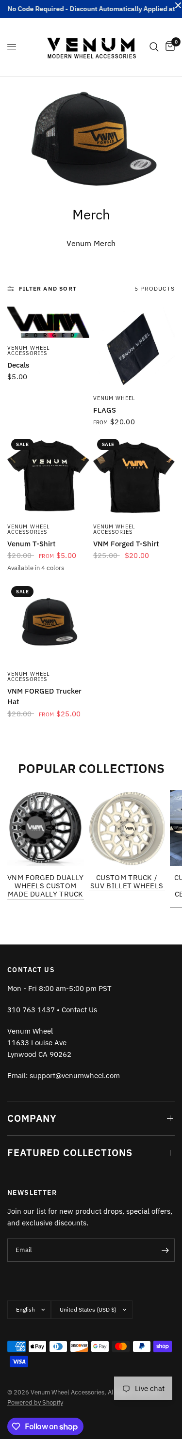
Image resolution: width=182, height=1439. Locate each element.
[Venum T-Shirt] (48, 476)
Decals (18, 365)
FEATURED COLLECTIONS (69, 1152)
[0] (168, 47)
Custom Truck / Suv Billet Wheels (126, 881)
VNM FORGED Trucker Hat (44, 696)
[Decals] (48, 322)
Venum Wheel (114, 398)
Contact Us (79, 1009)
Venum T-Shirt (31, 543)
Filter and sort (48, 288)
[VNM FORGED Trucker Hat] (48, 623)
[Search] (154, 47)
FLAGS (104, 410)
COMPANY (32, 1118)
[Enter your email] (165, 1250)
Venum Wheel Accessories (28, 350)
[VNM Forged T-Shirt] (134, 476)
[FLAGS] (134, 347)
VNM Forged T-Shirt (126, 543)
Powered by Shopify (35, 1402)
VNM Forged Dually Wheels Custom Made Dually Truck (45, 885)
